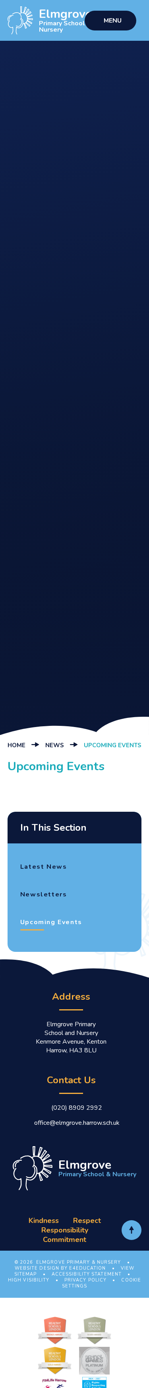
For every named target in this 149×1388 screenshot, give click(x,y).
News (54, 745)
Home (16, 745)
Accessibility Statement (87, 1274)
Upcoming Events (112, 745)
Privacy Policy (85, 1280)
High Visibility (29, 1280)
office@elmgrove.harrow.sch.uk (77, 1122)
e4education (87, 1268)
